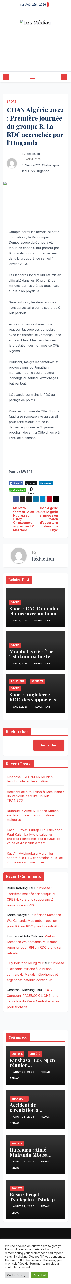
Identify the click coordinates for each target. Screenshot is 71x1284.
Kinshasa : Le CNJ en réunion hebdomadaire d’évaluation (32, 1067)
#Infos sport (51, 165)
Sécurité (37, 681)
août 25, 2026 (24, 1072)
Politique (18, 681)
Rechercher (17, 731)
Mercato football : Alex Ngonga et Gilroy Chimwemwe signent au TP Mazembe (23, 519)
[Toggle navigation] (32, 77)
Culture (17, 1053)
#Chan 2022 (31, 165)
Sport (12, 101)
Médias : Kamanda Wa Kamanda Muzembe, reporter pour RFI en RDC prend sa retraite (34, 920)
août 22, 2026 (24, 1206)
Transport (19, 1098)
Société (34, 1053)
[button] (57, 77)
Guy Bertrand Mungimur (25, 963)
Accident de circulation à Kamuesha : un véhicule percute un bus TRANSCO (35, 796)
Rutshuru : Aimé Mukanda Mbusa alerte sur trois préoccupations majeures (33, 815)
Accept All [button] (39, 1275)
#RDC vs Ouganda (35, 171)
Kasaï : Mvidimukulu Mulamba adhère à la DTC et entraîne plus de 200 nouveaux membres (35, 858)
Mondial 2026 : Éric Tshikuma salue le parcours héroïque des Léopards (34, 658)
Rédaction (33, 154)
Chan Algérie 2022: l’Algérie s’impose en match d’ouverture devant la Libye (47, 519)
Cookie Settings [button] (17, 1275)
